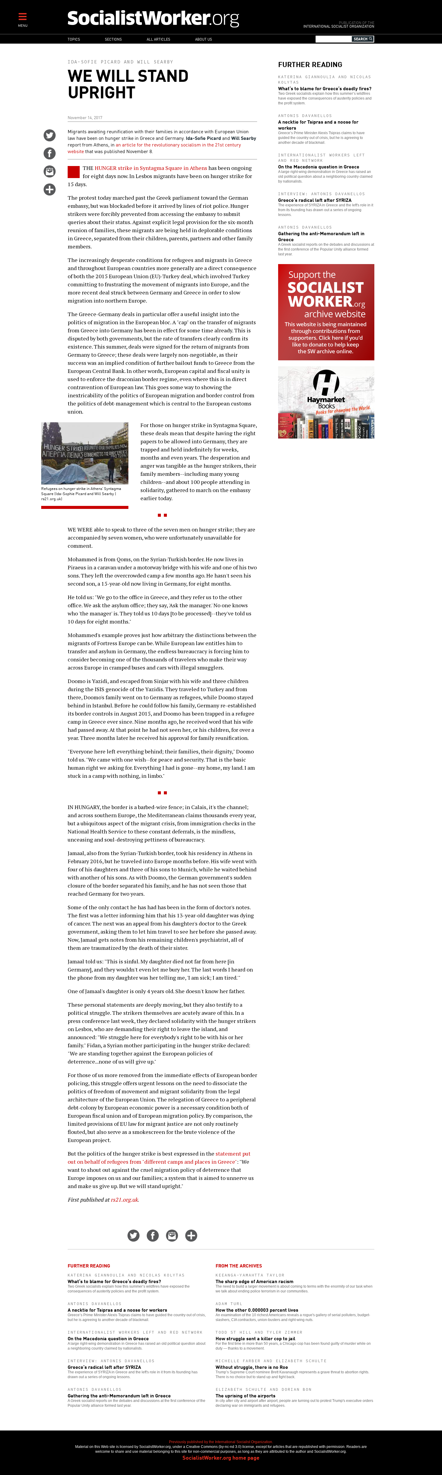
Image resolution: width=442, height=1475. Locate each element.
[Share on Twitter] (50, 139)
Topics (74, 39)
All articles (158, 39)
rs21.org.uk (124, 1199)
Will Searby (155, 62)
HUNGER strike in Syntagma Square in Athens (151, 167)
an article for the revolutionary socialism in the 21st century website (154, 148)
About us (203, 39)
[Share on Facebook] (50, 157)
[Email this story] (50, 175)
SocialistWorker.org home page (221, 1457)
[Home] (180, 18)
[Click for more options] (50, 193)
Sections (113, 39)
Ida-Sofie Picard (94, 62)
